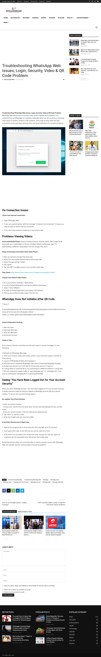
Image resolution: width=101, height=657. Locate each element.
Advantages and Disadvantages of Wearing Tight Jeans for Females (90, 42)
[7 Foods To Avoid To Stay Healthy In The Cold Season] (76, 145)
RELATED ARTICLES (9, 511)
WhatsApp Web (46, 482)
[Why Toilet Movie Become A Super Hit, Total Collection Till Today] (74, 71)
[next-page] (6, 539)
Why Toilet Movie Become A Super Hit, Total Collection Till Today (89, 70)
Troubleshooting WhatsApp (15, 479)
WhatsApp (45, 479)
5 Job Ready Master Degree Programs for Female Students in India (89, 61)
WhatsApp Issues (54, 479)
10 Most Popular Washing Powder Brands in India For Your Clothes (55, 640)
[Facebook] (89, 1)
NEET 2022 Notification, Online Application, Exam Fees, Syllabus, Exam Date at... (91, 134)
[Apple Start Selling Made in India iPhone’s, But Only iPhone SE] (74, 52)
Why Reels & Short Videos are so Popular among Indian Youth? (33, 272)
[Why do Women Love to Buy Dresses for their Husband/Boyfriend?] (76, 124)
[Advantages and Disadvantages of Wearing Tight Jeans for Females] (74, 43)
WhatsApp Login (7, 482)
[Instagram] (92, 1)
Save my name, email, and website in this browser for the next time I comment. (29, 585)
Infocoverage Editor (9, 79)
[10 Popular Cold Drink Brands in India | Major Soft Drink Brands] (40, 630)
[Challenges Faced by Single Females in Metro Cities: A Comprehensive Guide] (6, 628)
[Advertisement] (33, 48)
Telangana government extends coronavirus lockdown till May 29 (92, 153)
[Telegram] (22, 491)
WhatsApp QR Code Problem (21, 482)
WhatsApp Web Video (58, 482)
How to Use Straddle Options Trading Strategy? (14, 504)
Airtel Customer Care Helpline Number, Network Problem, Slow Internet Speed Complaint (55, 533)
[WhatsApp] (13, 491)
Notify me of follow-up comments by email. (17, 589)
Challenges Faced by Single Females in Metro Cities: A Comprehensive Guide (21, 628)
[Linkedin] (18, 491)
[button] (96, 27)
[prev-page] (3, 539)
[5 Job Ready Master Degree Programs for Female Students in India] (74, 61)
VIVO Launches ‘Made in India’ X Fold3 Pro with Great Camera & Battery (51, 504)
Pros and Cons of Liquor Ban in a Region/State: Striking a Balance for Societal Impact (22, 618)
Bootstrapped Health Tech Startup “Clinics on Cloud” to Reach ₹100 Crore (10, 533)
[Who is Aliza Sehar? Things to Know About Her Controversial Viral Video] (6, 638)
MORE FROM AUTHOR (25, 511)
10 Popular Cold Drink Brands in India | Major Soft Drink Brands (55, 630)
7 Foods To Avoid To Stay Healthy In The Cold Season (75, 153)
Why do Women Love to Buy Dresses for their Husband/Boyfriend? (76, 132)
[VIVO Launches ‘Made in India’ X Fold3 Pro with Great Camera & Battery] (33, 522)
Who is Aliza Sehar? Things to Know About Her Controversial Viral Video (22, 638)
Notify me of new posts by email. (14, 592)
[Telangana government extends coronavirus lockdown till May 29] (92, 145)
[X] (95, 1)
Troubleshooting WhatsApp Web (32, 479)
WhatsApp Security (35, 482)
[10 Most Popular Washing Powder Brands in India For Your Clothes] (40, 640)
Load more (83, 79)
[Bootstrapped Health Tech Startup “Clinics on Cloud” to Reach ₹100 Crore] (12, 522)
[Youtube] (98, 1)
